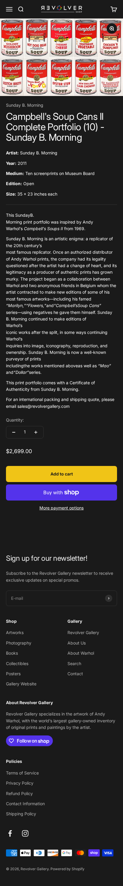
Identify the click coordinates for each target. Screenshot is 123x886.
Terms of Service (22, 772)
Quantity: (15, 419)
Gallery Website (21, 683)
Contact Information (25, 803)
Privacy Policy (19, 783)
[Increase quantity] (35, 432)
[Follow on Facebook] (10, 833)
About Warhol (80, 653)
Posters (13, 673)
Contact (75, 673)
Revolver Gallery (83, 632)
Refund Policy (19, 793)
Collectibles (17, 663)
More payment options (61, 507)
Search (74, 663)
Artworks (15, 632)
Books (12, 653)
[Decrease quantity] (13, 432)
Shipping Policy (21, 813)
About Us (76, 642)
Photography (18, 642)
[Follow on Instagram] (25, 833)
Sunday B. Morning (24, 105)
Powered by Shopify (67, 869)
